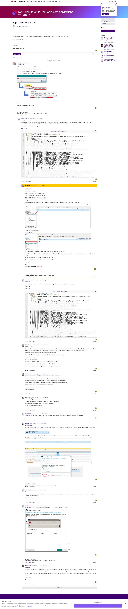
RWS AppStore (28, 5)
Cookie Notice (29, 606)
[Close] (125, 603)
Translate (94, 53)
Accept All (98, 606)
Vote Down (19, 115)
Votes (54, 60)
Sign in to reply (17, 54)
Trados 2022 (106, 21)
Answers (20, 57)
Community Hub (61, 1)
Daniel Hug (27, 423)
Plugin (104, 19)
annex (67, 36)
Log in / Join (105, 14)
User (115, 1)
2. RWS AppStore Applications (55, 11)
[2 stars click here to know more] (96, 500)
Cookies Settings (97, 602)
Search (112, 1)
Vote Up (17, 115)
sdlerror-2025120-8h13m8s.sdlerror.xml (61, 291)
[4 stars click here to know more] (95, 269)
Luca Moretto (19, 26)
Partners (48, 1)
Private (54, 1)
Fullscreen (22, 131)
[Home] (18, 1)
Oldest (49, 60)
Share (108, 30)
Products (29, 1)
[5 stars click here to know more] (96, 339)
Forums (25, 14)
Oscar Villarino (28, 344)
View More (60, 587)
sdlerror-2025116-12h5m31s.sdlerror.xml (59, 131)
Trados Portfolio (20, 5)
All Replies (15, 57)
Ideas (34, 1)
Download (95, 131)
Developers (41, 1)
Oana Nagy (19, 62)
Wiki (30, 14)
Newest (59, 60)
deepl (104, 23)
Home (19, 14)
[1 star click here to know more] (96, 50)
